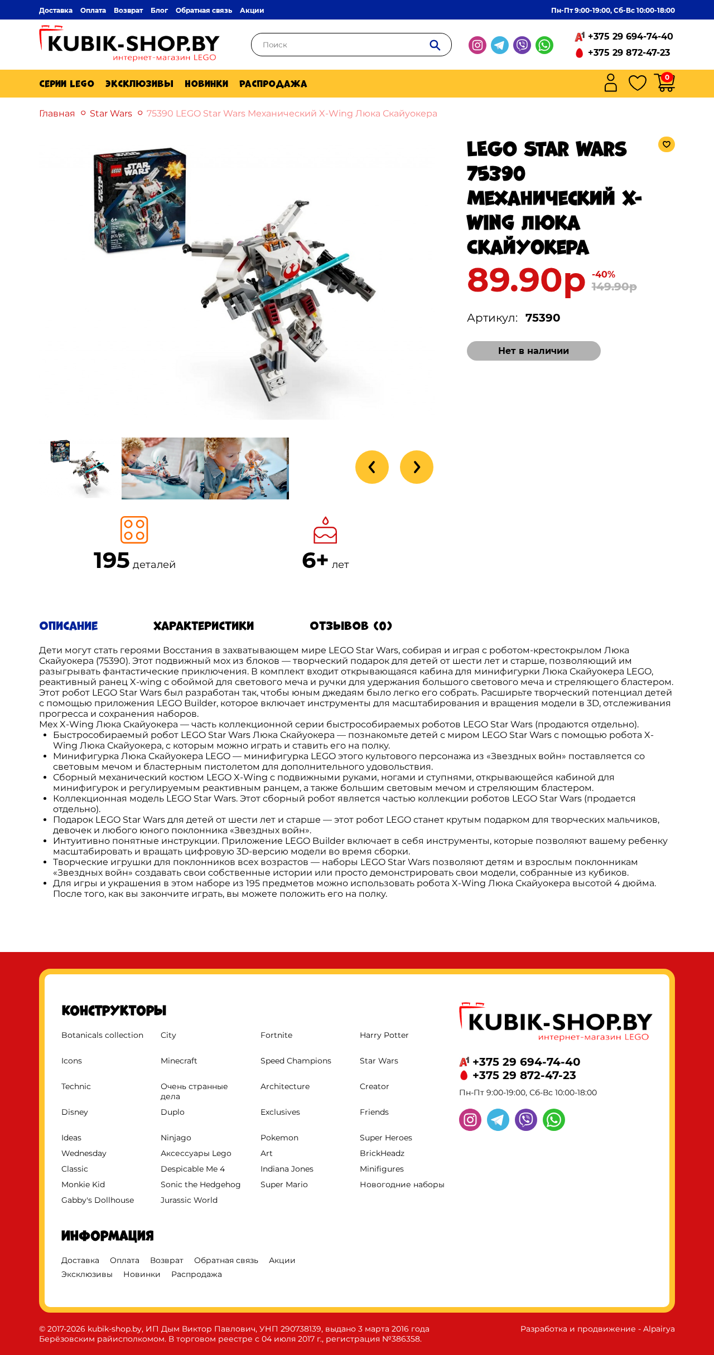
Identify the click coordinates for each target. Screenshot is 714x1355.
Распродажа (273, 83)
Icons (71, 1061)
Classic (74, 1169)
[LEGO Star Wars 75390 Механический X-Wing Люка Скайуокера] (237, 423)
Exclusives (280, 1112)
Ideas (71, 1138)
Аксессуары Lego (196, 1153)
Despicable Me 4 (193, 1169)
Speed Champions (295, 1061)
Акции (252, 10)
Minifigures (382, 1169)
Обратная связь (204, 10)
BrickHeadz (382, 1153)
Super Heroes (386, 1138)
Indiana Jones (286, 1169)
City (168, 1035)
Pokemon (279, 1138)
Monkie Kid (83, 1184)
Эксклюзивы (139, 83)
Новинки (206, 83)
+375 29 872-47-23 (629, 52)
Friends (374, 1112)
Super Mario (284, 1184)
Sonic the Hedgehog (201, 1184)
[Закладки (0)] (637, 84)
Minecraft (179, 1061)
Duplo (173, 1112)
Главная (57, 113)
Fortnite (276, 1035)
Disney (74, 1112)
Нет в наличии (533, 351)
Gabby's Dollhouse (97, 1200)
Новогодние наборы (402, 1184)
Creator (374, 1086)
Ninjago (176, 1138)
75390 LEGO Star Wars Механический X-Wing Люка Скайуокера (292, 113)
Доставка (56, 10)
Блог (159, 10)
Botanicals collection (102, 1035)
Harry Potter (384, 1035)
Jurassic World (189, 1200)
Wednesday (84, 1153)
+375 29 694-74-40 (630, 36)
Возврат (128, 10)
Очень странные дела (194, 1091)
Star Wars (111, 113)
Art (266, 1153)
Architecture (285, 1086)
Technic (76, 1086)
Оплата (93, 10)
